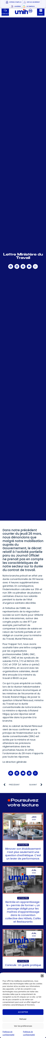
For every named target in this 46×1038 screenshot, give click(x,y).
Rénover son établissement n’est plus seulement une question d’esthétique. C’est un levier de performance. (23, 853)
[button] (42, 976)
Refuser (23, 1019)
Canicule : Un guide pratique (23, 965)
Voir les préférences (23, 1026)
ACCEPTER (23, 1012)
